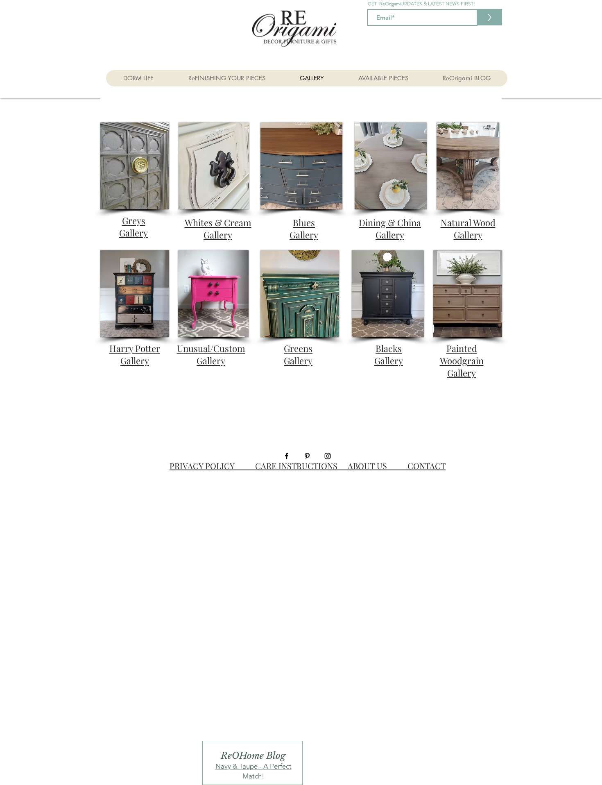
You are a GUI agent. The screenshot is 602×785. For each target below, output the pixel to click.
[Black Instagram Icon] (328, 456)
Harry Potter (134, 354)
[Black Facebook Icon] (287, 456)
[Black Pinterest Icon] (307, 456)
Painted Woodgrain (462, 360)
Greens (298, 354)
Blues (304, 228)
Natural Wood (468, 228)
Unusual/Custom (211, 354)
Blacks (388, 354)
